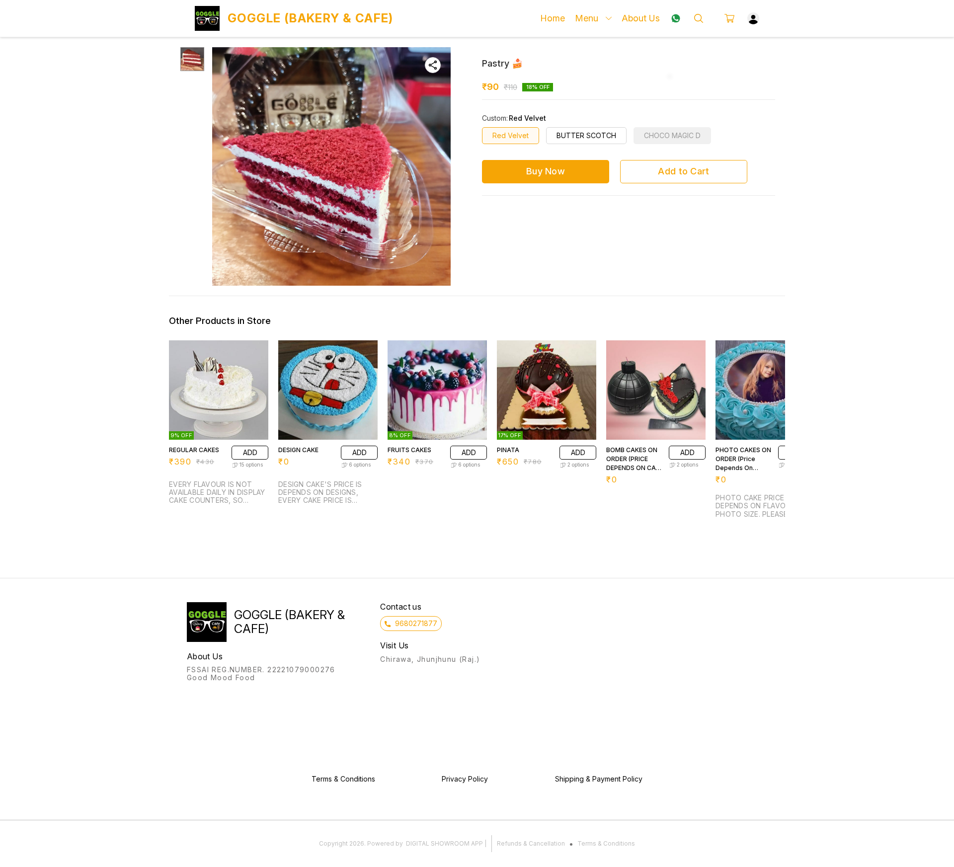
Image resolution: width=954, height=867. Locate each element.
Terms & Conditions (606, 843)
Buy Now (545, 171)
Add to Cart (683, 171)
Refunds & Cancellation (531, 843)
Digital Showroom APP (444, 843)
